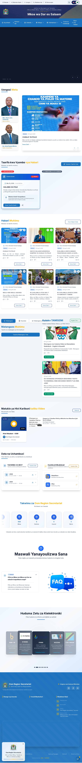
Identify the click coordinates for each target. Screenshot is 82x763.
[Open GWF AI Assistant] (78, 759)
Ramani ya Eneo (75, 754)
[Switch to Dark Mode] (69, 2)
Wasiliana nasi (38, 2)
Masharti (64, 754)
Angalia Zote (74, 320)
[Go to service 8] (46, 667)
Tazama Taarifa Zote (72, 164)
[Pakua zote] (32, 475)
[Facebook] (73, 688)
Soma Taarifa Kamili (10, 205)
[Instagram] (68, 688)
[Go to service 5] (41, 667)
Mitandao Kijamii (17, 2)
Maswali (6, 2)
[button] (20, 582)
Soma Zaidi (29, 148)
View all (77, 410)
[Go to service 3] (38, 667)
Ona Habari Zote (73, 222)
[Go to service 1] (35, 667)
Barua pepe (50, 2)
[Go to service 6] (43, 667)
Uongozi (28, 2)
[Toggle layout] (23, 744)
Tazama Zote (32, 466)
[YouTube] (77, 688)
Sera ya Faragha (53, 754)
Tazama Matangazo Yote (20, 335)
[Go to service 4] (40, 667)
